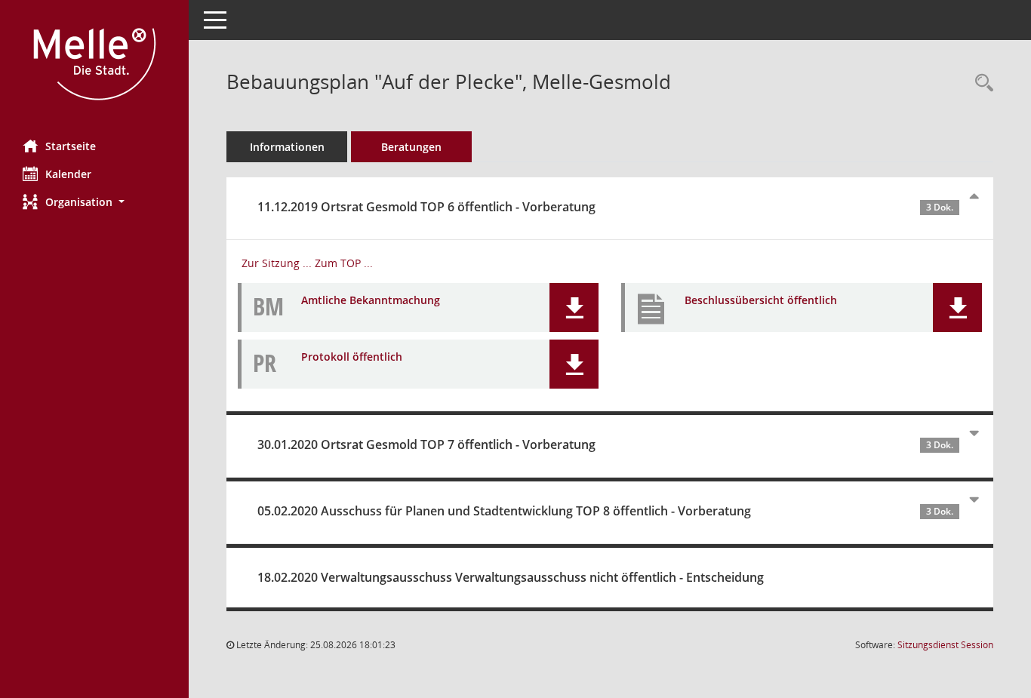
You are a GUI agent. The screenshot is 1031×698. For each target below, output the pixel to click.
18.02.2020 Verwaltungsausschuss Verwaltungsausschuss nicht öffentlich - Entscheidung (510, 577)
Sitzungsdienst (945, 644)
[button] (94, 202)
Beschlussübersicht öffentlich (761, 300)
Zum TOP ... (344, 263)
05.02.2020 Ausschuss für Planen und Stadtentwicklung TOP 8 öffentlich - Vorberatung (605, 511)
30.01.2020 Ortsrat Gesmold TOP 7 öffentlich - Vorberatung (605, 444)
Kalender (68, 174)
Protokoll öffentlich (351, 356)
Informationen (287, 147)
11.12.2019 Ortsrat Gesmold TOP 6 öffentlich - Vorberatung (605, 206)
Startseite (70, 146)
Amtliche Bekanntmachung (370, 300)
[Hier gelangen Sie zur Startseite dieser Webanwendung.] (94, 64)
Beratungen (411, 147)
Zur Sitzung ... (277, 263)
